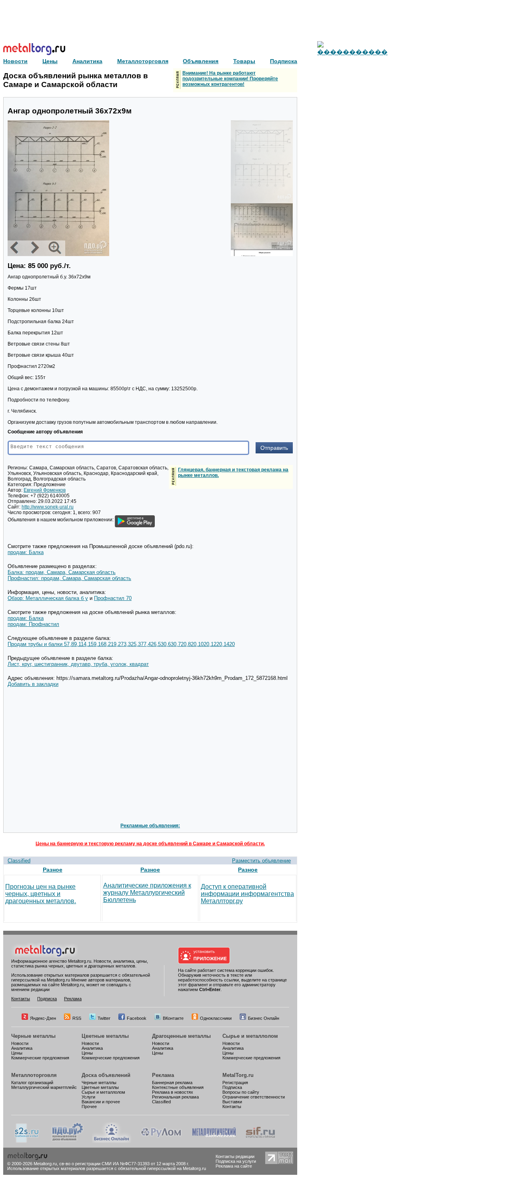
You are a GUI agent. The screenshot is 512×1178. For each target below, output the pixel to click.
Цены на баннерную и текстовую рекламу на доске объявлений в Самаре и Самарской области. (150, 843)
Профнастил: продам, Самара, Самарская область (69, 578)
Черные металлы (33, 1036)
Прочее (89, 1106)
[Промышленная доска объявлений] (67, 1141)
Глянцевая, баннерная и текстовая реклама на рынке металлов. (233, 472)
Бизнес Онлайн (263, 1018)
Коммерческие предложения (40, 1057)
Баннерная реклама (172, 1082)
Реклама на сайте (234, 1166)
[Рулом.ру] (161, 1141)
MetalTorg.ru (238, 1075)
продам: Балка (26, 552)
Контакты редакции (235, 1156)
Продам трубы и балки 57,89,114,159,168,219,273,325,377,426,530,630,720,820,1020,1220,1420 (121, 644)
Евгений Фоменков (45, 490)
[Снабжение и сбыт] (27, 1141)
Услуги (88, 1097)
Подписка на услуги (236, 1161)
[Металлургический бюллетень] (214, 1141)
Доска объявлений (106, 1075)
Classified (19, 861)
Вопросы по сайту (240, 1092)
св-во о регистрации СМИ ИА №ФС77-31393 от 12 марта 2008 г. (124, 1163)
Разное (52, 869)
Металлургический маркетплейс (44, 1087)
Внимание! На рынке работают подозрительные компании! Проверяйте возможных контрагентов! (230, 78)
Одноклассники (216, 1018)
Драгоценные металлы (181, 1036)
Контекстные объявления (178, 1087)
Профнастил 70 (113, 598)
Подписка (47, 998)
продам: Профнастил (33, 624)
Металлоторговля (34, 1075)
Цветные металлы (105, 1036)
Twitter (104, 1018)
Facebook (136, 1018)
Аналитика (21, 1048)
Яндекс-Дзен (43, 1018)
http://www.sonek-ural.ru (48, 507)
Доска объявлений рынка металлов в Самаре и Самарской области (75, 80)
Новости (19, 1043)
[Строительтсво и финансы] (260, 1141)
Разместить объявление (261, 861)
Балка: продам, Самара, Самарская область (62, 572)
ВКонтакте (173, 1018)
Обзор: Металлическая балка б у (48, 598)
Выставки (232, 1101)
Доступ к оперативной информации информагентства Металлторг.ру (247, 893)
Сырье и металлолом (250, 1036)
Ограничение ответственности (253, 1097)
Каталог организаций (32, 1082)
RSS (76, 1018)
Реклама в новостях (172, 1092)
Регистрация (235, 1082)
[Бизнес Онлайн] (111, 1141)
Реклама (73, 998)
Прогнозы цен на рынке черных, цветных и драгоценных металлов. (40, 893)
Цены (16, 1053)
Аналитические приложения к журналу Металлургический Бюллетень (147, 892)
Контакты (20, 998)
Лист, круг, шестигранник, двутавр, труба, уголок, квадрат (78, 664)
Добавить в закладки (33, 684)
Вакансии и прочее (101, 1101)
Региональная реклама (175, 1097)
